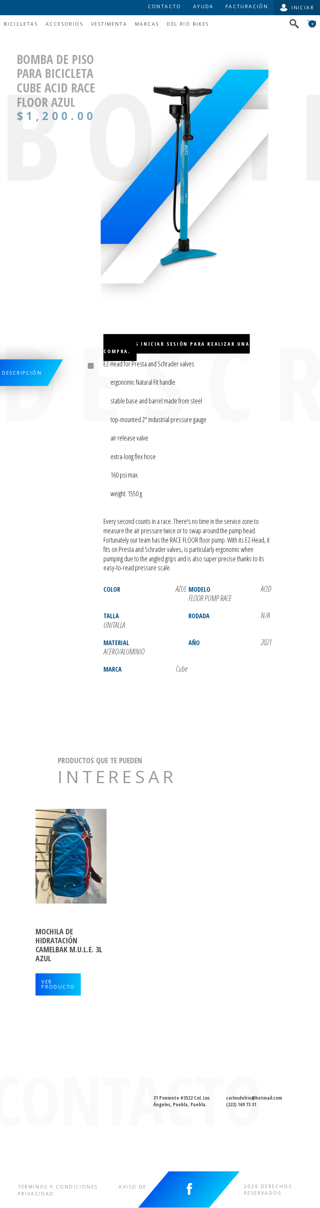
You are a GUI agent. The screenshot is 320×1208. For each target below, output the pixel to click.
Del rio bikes (188, 24)
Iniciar (303, 7)
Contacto (164, 6)
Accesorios (64, 24)
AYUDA (203, 6)
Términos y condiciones (58, 1186)
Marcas (147, 24)
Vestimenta (109, 24)
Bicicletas (21, 24)
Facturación (247, 6)
